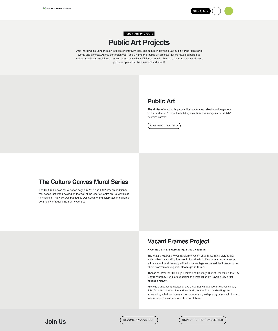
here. (198, 298)
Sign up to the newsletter (202, 320)
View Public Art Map (164, 125)
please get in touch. (193, 267)
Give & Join (200, 11)
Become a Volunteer (139, 320)
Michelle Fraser (157, 280)
